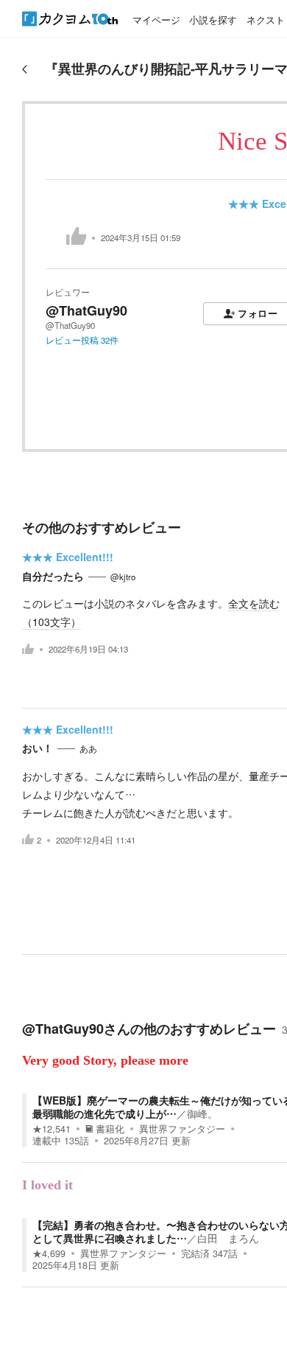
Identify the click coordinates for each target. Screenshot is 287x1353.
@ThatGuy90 (86, 310)
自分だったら (53, 575)
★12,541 (51, 1129)
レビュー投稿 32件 (82, 340)
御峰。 (202, 1113)
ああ (88, 748)
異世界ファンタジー (182, 1128)
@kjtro (122, 576)
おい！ (37, 747)
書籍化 (110, 1129)
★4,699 (48, 1253)
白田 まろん (228, 1238)
